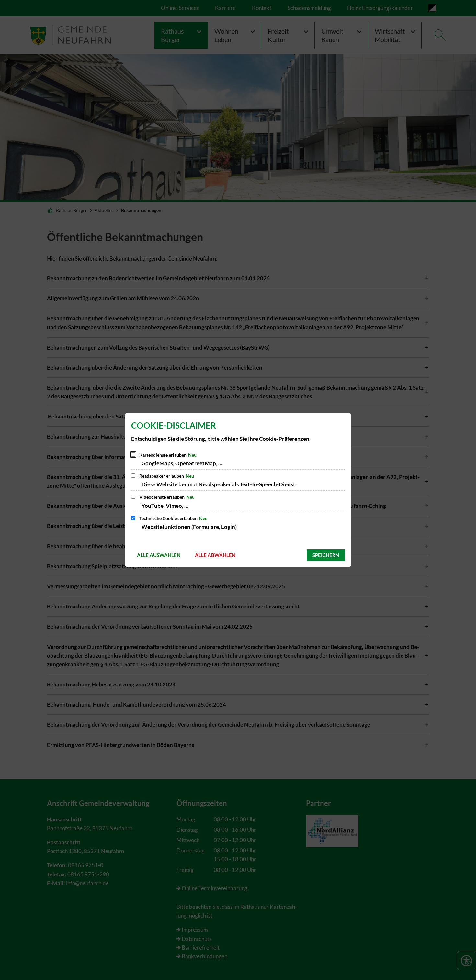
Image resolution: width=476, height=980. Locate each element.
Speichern (325, 555)
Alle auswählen (158, 555)
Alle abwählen (215, 555)
